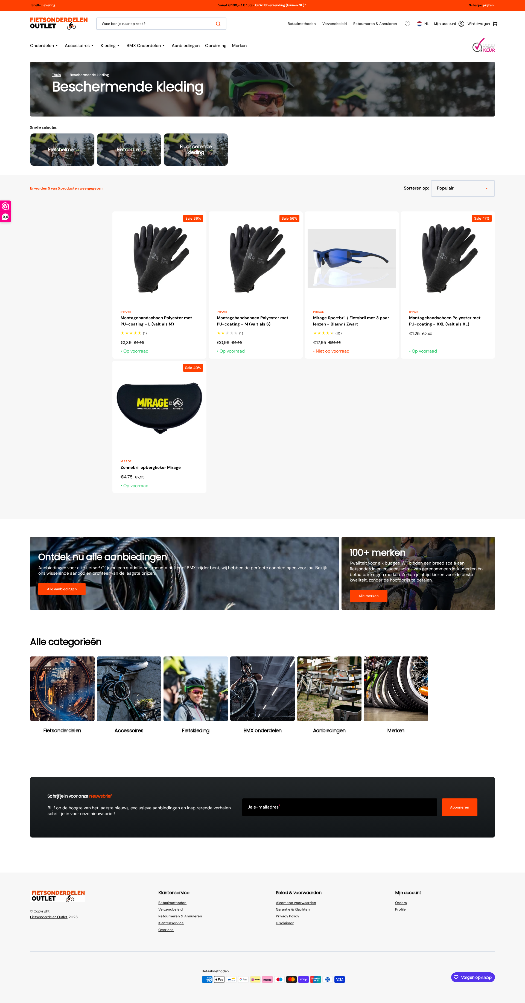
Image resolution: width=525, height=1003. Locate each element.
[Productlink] (159, 285)
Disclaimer (285, 923)
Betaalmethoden (172, 903)
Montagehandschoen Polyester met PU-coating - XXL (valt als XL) (445, 321)
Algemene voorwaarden (296, 903)
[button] (449, 24)
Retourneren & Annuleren (180, 916)
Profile (400, 909)
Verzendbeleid (170, 909)
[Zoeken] (219, 24)
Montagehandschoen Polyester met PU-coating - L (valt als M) (156, 321)
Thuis (56, 75)
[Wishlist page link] (407, 24)
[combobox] (161, 24)
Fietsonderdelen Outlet (48, 917)
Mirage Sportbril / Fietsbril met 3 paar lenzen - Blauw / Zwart (351, 321)
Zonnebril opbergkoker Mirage (151, 467)
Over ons (166, 930)
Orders (401, 903)
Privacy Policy (287, 916)
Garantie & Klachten (293, 909)
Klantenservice (171, 923)
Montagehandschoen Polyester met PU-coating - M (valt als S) (252, 321)
